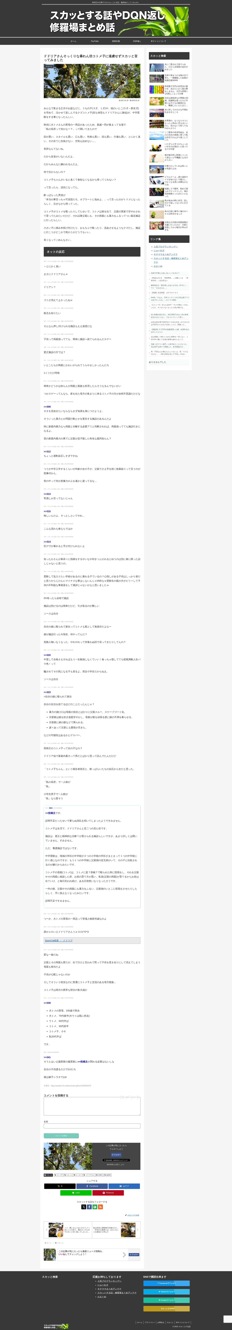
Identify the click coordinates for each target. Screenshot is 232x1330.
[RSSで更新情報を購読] (100, 1206)
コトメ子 (59, 1175)
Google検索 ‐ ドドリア (59, 940)
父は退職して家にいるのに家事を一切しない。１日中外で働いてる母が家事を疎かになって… (169, 338)
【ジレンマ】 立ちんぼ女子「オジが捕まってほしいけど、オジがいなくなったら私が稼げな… (170, 306)
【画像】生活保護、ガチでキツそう (164, 293)
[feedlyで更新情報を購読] (94, 1206)
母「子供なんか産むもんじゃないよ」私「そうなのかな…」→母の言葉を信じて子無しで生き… (169, 353)
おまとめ (158, 266)
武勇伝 (100, 1175)
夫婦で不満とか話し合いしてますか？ (165, 273)
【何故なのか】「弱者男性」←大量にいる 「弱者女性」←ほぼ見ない (169, 279)
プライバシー (150, 1322)
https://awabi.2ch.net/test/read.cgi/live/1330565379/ (71, 1086)
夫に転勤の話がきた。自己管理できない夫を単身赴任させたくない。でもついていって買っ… (169, 316)
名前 (46, 1121)
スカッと (49, 1175)
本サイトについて (183, 1322)
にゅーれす (159, 250)
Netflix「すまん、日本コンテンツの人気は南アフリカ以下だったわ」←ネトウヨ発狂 (170, 298)
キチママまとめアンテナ (166, 254)
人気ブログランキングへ (166, 246)
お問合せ (160, 1322)
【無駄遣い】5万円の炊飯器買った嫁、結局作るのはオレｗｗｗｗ (170, 330)
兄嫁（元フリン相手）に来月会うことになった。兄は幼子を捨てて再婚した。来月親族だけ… (169, 345)
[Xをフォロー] (83, 1206)
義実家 (108, 1175)
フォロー (117, 1155)
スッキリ (79, 1175)
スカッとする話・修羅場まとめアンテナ (117, 1293)
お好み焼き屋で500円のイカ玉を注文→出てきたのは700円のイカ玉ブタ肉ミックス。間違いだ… (170, 323)
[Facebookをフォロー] (89, 1206)
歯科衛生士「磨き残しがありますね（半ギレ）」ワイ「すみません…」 (169, 286)
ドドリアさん (90, 1175)
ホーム (139, 1322)
